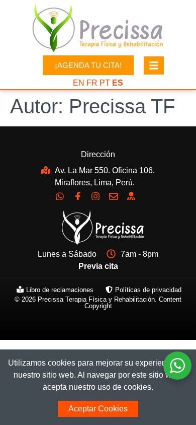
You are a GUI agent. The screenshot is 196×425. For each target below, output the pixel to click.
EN (78, 83)
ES (117, 83)
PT (105, 83)
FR (91, 83)
